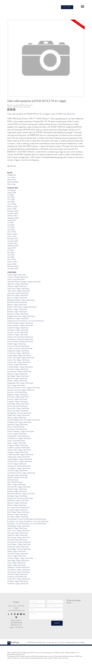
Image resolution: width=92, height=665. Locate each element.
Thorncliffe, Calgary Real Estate (17, 554)
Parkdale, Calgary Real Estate (17, 489)
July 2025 (10, 223)
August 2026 (11, 193)
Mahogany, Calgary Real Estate (17, 452)
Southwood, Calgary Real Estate (18, 547)
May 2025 (10, 227)
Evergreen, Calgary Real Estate (17, 401)
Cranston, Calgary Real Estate (17, 365)
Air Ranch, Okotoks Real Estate (17, 277)
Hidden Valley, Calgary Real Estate (18, 415)
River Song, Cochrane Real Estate (18, 507)
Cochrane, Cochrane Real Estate (18, 346)
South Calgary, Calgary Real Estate (19, 544)
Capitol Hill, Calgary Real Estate (21, 107)
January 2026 (11, 209)
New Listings (11, 177)
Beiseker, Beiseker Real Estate (17, 302)
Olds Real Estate (12, 480)
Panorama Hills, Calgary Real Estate (19, 487)
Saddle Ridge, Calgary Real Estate (18, 526)
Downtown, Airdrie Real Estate (17, 392)
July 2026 (10, 195)
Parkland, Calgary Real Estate (17, 491)
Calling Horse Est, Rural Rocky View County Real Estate (25, 321)
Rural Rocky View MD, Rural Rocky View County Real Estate (26, 524)
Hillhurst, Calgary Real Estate (16, 418)
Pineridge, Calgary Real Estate (17, 496)
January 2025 (11, 236)
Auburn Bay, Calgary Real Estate (17, 293)
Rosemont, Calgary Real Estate (17, 514)
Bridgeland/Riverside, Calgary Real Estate (21, 316)
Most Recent (11, 190)
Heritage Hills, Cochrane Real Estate (19, 413)
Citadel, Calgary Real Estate (16, 344)
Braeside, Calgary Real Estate (17, 312)
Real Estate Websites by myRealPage (75, 642)
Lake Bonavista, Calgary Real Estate (19, 438)
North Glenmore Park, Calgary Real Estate (21, 473)
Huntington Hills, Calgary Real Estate (19, 422)
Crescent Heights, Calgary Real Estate (20, 367)
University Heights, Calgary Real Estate (20, 558)
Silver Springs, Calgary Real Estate (18, 537)
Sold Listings (11, 184)
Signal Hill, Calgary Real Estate (17, 535)
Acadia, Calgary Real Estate (16, 275)
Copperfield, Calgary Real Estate (18, 351)
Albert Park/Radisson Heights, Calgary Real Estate (24, 282)
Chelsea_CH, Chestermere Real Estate (20, 337)
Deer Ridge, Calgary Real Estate (18, 376)
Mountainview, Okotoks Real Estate (19, 466)
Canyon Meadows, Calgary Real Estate (20, 325)
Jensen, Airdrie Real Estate (15, 427)
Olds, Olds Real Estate (14, 482)
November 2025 (12, 213)
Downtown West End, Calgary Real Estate (20, 390)
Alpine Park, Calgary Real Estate (17, 284)
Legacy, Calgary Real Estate (16, 443)
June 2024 (10, 253)
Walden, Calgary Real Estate (16, 565)
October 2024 (12, 243)
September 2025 (13, 218)
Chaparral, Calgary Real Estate (17, 335)
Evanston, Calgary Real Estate (17, 399)
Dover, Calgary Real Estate (16, 385)
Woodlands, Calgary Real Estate (17, 584)
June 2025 (10, 225)
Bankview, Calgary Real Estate (17, 298)
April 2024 (10, 257)
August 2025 (11, 220)
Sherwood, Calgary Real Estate (17, 533)
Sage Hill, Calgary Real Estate (17, 528)
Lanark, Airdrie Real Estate (16, 441)
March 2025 (11, 232)
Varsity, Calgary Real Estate (16, 563)
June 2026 (10, 197)
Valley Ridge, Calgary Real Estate (18, 561)
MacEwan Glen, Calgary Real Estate (19, 450)
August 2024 (11, 248)
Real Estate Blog (12, 182)
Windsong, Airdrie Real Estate (17, 577)
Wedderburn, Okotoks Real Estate (18, 567)
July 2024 (10, 250)
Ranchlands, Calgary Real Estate (18, 501)
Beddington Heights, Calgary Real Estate (20, 300)
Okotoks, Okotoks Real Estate (17, 478)
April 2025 (10, 229)
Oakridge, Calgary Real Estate (17, 475)
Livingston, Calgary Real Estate (17, 445)
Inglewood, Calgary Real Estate (17, 425)
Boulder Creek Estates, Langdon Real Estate (21, 307)
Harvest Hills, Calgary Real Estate (18, 408)
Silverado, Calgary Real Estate (17, 540)
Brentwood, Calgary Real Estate (17, 314)
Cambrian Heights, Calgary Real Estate (20, 323)
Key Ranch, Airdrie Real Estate (17, 429)
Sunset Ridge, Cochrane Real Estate (19, 549)
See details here (69, 114)
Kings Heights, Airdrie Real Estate (18, 436)
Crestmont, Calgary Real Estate (17, 369)
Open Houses (11, 180)
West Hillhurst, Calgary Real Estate (18, 570)
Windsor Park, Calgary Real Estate (18, 579)
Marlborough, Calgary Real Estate (18, 457)
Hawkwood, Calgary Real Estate (17, 411)
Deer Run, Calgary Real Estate (17, 378)
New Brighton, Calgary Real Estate (18, 468)
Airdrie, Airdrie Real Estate (16, 279)
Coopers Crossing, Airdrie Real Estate (19, 348)
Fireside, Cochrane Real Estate (17, 406)
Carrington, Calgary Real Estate (18, 330)
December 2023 (12, 266)
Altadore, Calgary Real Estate (17, 286)
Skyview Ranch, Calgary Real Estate (19, 542)
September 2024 (13, 246)
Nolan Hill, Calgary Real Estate (17, 471)
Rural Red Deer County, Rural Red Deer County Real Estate (26, 519)
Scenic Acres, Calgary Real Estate (18, 531)
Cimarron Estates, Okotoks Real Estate (20, 342)
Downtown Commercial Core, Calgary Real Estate (23, 388)
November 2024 (12, 241)
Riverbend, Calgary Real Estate (17, 510)
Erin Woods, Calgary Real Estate (18, 397)
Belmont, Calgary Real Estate (17, 305)
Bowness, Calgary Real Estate (17, 309)
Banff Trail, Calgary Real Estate (17, 295)
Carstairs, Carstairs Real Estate (17, 332)
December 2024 (12, 239)
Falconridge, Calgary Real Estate (18, 404)
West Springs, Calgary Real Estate (18, 572)
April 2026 (11, 202)
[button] (67, 7)
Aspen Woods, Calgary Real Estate (18, 291)
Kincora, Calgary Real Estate (16, 434)
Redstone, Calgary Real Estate (17, 503)
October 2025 (12, 216)
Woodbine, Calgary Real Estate (17, 581)
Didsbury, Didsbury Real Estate (17, 381)
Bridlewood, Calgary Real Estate (17, 318)
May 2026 (10, 199)
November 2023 (12, 269)
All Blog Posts (11, 175)
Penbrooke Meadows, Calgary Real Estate (21, 494)
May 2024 (10, 255)
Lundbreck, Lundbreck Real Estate (18, 448)
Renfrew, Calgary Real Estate (16, 505)
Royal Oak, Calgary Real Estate (17, 517)
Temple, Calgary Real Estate (16, 551)
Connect (67, 7)
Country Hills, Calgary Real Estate (18, 360)
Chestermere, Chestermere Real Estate (20, 339)
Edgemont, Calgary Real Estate (17, 395)
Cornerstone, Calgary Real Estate (18, 353)
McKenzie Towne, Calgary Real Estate (19, 461)
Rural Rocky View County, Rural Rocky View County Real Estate (27, 521)
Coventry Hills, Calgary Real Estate (18, 362)
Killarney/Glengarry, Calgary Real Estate (20, 431)
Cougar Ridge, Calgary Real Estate (19, 355)
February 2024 (12, 262)
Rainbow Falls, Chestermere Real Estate (20, 498)
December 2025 (12, 211)
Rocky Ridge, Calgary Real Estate (18, 512)
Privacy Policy (61, 642)
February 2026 (12, 206)
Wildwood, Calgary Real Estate (17, 574)
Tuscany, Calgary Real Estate (16, 556)
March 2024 (11, 259)
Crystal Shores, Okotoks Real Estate (19, 372)
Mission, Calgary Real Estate (16, 464)
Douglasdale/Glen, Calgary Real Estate (20, 383)
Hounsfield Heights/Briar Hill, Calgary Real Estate (23, 420)
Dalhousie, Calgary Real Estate (17, 374)
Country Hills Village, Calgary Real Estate (20, 358)
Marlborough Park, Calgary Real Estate (20, 454)
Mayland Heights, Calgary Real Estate (19, 459)
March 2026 (11, 204)
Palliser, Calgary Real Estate (16, 484)
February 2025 (12, 234)
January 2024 (11, 264)
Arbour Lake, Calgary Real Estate (18, 289)
